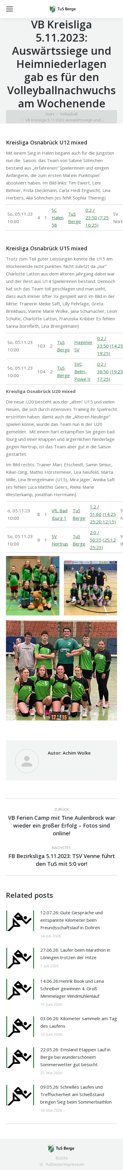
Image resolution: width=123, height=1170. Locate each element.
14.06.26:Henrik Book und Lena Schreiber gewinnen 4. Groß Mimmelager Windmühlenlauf (72, 988)
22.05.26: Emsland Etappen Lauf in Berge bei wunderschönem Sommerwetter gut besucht (75, 1056)
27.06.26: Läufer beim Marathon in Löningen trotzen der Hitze (75, 953)
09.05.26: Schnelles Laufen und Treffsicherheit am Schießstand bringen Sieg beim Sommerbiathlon (76, 1094)
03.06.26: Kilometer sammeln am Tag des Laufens (78, 1022)
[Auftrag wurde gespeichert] (20, 920)
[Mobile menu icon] (9, 9)
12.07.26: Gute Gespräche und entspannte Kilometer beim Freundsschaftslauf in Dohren (71, 920)
